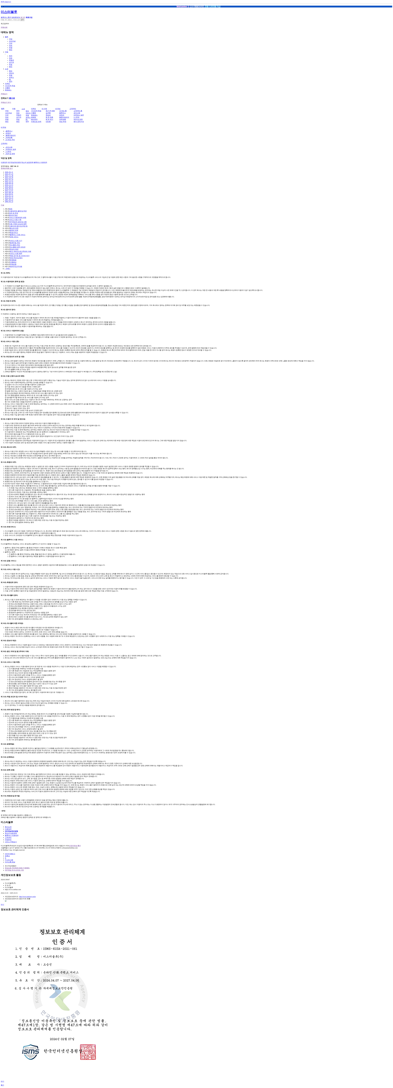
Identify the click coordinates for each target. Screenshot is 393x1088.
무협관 (11, 60)
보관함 (48, 113)
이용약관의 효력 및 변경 (18, 211)
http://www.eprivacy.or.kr (27, 896)
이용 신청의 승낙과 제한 (18, 224)
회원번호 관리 (15, 243)
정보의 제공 (14, 249)
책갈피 (48, 115)
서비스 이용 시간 (16, 241)
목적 (10, 209)
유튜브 (7, 856)
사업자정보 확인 (75, 846)
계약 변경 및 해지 (16, 258)
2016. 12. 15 (9, 185)
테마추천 (34, 119)
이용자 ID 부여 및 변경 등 (18, 226)
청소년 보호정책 (27, 162)
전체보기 (4, 94)
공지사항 (77, 113)
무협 (10, 75)
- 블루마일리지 (10, 135)
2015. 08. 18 (9, 192)
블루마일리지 (64, 117)
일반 (10, 81)
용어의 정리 (13, 215)
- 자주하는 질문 (10, 149)
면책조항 (13, 264)
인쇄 (2, 205)
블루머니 (62, 113)
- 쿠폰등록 (8, 137)
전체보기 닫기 (6, 102)
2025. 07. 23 (9, 174)
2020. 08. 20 (9, 183)
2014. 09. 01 (9, 194)
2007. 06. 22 (9, 200)
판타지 (11, 73)
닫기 (2, 904)
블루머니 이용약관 (40, 162)
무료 (10, 64)
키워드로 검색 (36, 121)
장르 (10, 45)
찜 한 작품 (49, 117)
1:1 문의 (76, 117)
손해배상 (13, 262)
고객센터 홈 (78, 111)
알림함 (15, 17)
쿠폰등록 (62, 119)
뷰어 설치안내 (79, 121)
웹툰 (6, 37)
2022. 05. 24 (9, 179)
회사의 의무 (14, 228)
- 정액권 (8, 133)
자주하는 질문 (79, 115)
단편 (10, 43)
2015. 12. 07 (9, 190)
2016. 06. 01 (9, 189)
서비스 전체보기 (11, 842)
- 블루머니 (8, 131)
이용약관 (4, 162)
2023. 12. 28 (9, 176)
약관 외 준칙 (13, 213)
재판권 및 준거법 (16, 266)
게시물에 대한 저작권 (17, 247)
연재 (10, 39)
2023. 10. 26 (9, 177)
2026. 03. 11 (9, 172)
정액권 (61, 115)
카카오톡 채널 (10, 862)
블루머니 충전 (6, 17)
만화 (6, 52)
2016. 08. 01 (9, 187)
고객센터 (72, 109)
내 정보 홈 (63, 111)
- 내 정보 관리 (10, 140)
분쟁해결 (13, 260)
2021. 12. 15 (9, 181)
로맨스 (11, 77)
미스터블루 (9, 12)
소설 (6, 69)
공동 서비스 (14, 237)
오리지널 (12, 41)
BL (10, 79)
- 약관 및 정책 (10, 154)
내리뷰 (48, 121)
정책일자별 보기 (7, 168)
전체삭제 (4, 27)
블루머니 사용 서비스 (17, 235)
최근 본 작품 (50, 111)
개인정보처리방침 (14, 162)
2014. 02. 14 (9, 196)
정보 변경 (62, 121)
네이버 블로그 (10, 854)
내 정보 (57, 109)
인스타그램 (9, 860)
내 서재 (44, 109)
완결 (10, 48)
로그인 (23, 17)
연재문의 (8, 840)
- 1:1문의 (8, 151)
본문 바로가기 (6, 2)
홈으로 (12, 98)
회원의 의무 (14, 230)
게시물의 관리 (15, 245)
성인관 (11, 62)
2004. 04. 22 (9, 201)
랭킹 (10, 50)
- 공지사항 (8, 147)
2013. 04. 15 (9, 198)
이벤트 (7, 83)
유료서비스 (14, 232)
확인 (2, 1085)
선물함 (7, 88)
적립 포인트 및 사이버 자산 (19, 256)
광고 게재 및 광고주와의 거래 (20, 251)
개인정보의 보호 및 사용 (18, 222)
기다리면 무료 (10, 86)
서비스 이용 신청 (15, 220)
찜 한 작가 (49, 119)
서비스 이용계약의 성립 (17, 217)
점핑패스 (8, 90)
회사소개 (8, 827)
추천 (10, 56)
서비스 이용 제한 (16, 253)
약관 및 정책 (78, 119)
